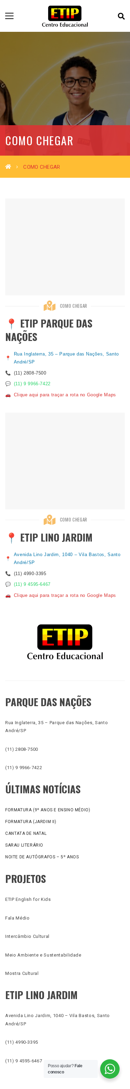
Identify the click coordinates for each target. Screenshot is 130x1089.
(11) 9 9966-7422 (32, 383)
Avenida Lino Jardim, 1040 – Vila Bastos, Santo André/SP (67, 558)
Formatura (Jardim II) (31, 821)
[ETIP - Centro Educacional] (65, 15)
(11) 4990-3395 (30, 573)
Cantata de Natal (26, 833)
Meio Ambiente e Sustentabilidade (43, 955)
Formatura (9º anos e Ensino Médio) (47, 809)
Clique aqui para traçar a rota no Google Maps (65, 394)
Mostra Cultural (22, 973)
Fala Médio (17, 918)
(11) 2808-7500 (30, 373)
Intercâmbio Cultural (27, 936)
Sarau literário (24, 845)
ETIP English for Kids (28, 899)
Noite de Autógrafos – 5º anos (42, 857)
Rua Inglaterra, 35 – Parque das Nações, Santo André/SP (66, 357)
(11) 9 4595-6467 (32, 584)
